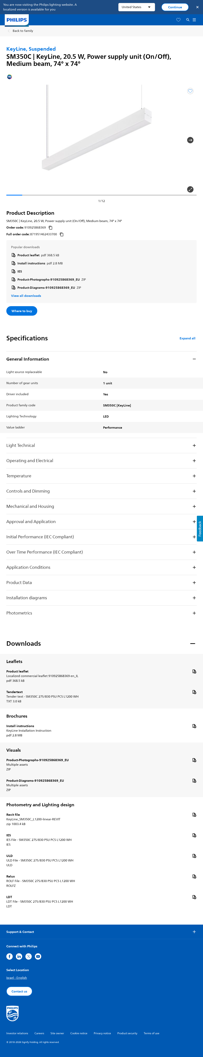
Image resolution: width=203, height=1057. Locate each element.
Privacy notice (102, 1033)
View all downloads (26, 295)
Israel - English (16, 977)
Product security (127, 1033)
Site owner (57, 1033)
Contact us (19, 991)
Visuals (13, 750)
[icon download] (194, 671)
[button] (13, 140)
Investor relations (17, 1033)
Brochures (16, 716)
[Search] (188, 19)
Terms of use (151, 1033)
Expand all (187, 338)
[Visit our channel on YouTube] (38, 956)
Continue (175, 7)
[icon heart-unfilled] (178, 19)
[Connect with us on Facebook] (9, 956)
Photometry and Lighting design (40, 804)
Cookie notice (78, 1033)
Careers (39, 1033)
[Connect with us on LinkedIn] (19, 956)
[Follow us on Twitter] (28, 956)
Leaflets (14, 661)
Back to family (23, 30)
